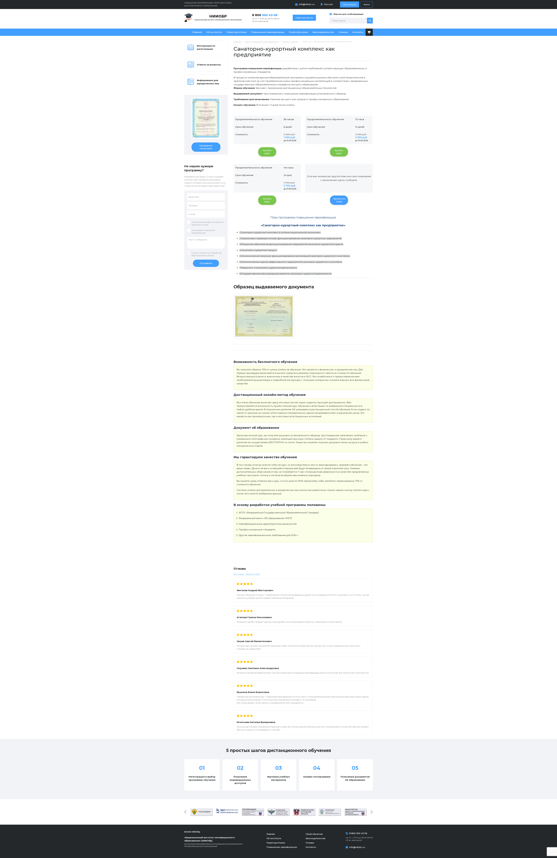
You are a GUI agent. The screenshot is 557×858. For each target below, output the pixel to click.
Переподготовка (236, 32)
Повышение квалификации (267, 32)
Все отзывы (239, 574)
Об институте (214, 32)
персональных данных (202, 255)
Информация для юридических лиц (208, 82)
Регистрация (349, 4)
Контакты (357, 32)
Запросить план (339, 200)
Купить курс (267, 152)
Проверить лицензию (206, 147)
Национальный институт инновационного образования (218, 17)
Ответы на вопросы (209, 64)
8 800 (264, 15)
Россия (328, 4)
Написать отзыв (252, 574)
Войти (367, 4)
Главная (197, 32)
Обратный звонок (304, 18)
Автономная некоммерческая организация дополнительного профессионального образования (213, 841)
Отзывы (343, 32)
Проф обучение (298, 32)
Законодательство (323, 32)
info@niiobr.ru (307, 4)
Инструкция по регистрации (206, 47)
